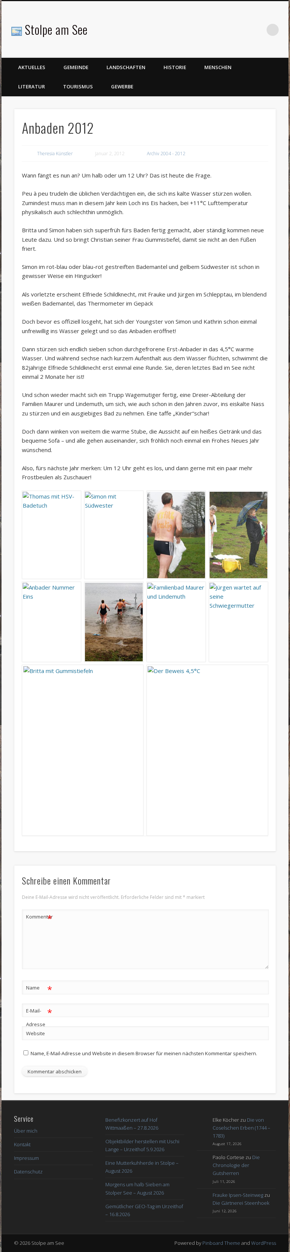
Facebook (257, 30)
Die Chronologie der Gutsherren (236, 1165)
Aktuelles (31, 67)
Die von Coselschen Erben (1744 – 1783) (241, 1127)
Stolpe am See (56, 29)
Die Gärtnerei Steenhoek (241, 1203)
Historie (175, 67)
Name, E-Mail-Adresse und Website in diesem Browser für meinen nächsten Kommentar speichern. (144, 1053)
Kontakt (22, 1144)
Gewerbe (122, 86)
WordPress (263, 1243)
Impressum (26, 1158)
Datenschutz (28, 1171)
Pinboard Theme (221, 1243)
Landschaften (125, 67)
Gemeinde (75, 67)
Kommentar (39, 917)
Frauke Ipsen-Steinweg (238, 1195)
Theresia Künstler (55, 153)
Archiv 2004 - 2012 (166, 153)
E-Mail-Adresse (39, 1017)
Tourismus (78, 86)
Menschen (217, 67)
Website (35, 1033)
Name (39, 988)
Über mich (25, 1130)
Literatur (31, 86)
